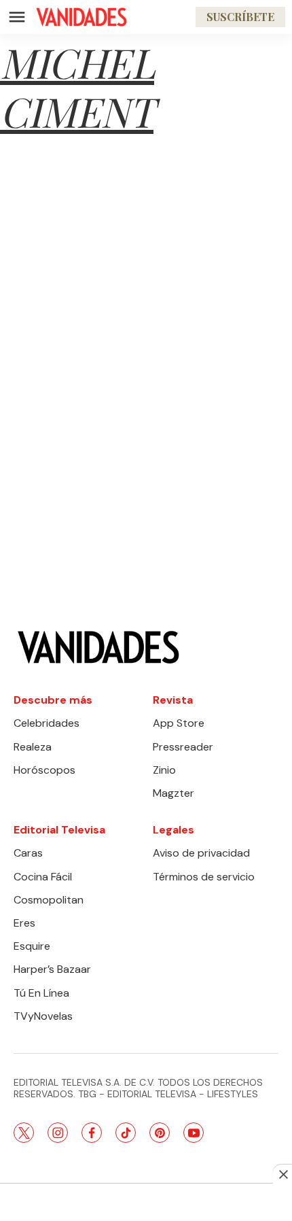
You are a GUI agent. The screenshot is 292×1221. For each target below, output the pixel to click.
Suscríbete (240, 17)
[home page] (81, 17)
